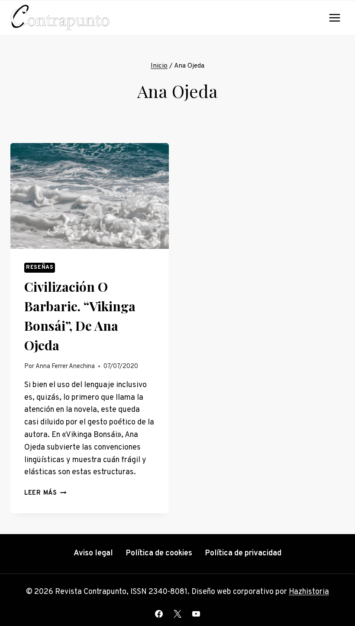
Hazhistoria (309, 592)
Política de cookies (159, 553)
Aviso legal (93, 553)
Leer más (45, 493)
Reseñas (39, 267)
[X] (177, 614)
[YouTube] (196, 614)
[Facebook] (159, 614)
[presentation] (89, 196)
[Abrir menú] (334, 17)
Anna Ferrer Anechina (65, 366)
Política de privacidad (243, 553)
